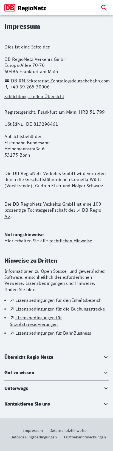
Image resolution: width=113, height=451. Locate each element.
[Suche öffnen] (104, 7)
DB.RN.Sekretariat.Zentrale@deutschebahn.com (60, 81)
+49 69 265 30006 (30, 87)
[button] (56, 357)
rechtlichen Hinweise (70, 240)
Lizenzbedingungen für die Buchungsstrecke (60, 309)
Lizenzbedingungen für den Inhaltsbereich (58, 300)
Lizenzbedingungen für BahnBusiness (53, 333)
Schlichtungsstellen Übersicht (34, 96)
